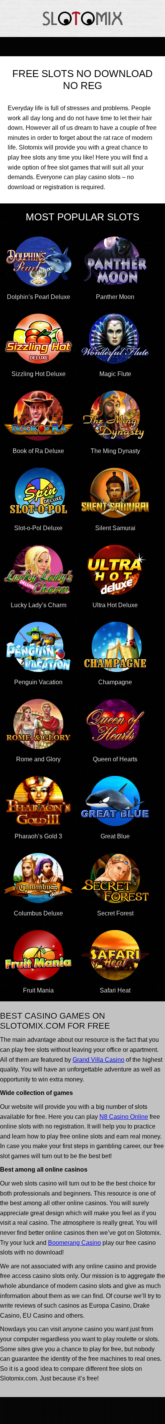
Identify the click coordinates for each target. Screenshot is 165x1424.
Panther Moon (115, 297)
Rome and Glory (38, 759)
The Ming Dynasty (115, 451)
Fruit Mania (38, 990)
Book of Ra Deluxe (38, 451)
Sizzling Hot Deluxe (39, 374)
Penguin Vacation (38, 682)
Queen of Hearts (115, 759)
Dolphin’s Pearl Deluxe (38, 297)
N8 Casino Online (123, 1116)
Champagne (115, 682)
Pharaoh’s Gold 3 (38, 836)
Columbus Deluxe (38, 913)
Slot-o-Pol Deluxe (38, 528)
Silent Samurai (115, 528)
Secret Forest (115, 913)
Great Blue (115, 836)
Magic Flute (115, 374)
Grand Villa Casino (98, 1059)
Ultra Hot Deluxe (115, 605)
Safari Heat (115, 990)
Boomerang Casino (74, 1242)
